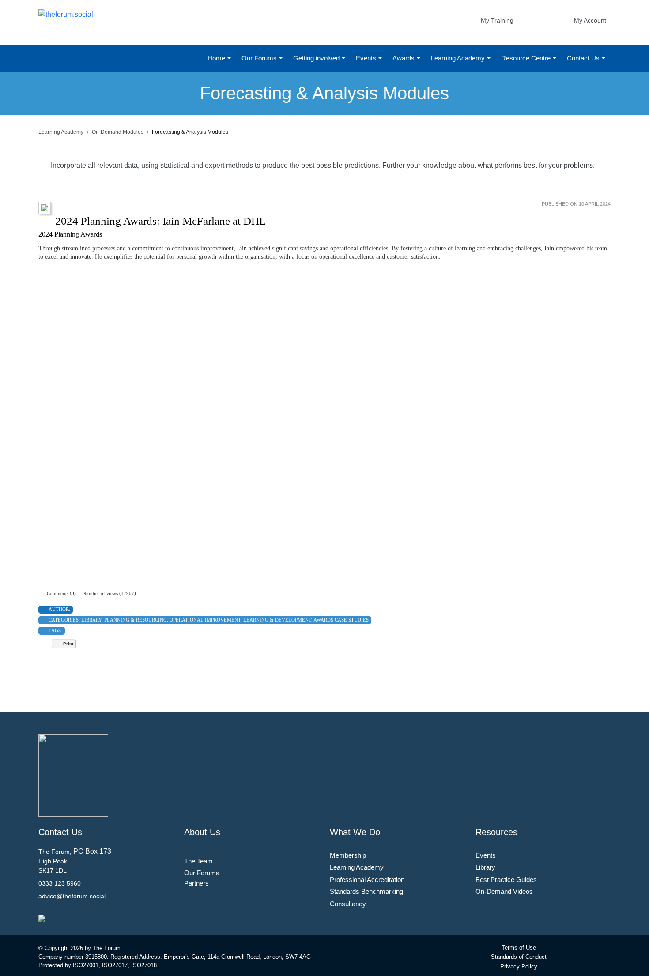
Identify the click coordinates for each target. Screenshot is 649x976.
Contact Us (584, 58)
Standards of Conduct (519, 956)
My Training (497, 20)
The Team (198, 861)
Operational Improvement (205, 619)
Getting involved (317, 58)
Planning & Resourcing (135, 619)
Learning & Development (277, 619)
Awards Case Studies (341, 619)
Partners (196, 883)
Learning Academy (459, 58)
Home (217, 58)
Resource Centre (526, 58)
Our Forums (260, 58)
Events (367, 58)
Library (91, 619)
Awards (404, 58)
